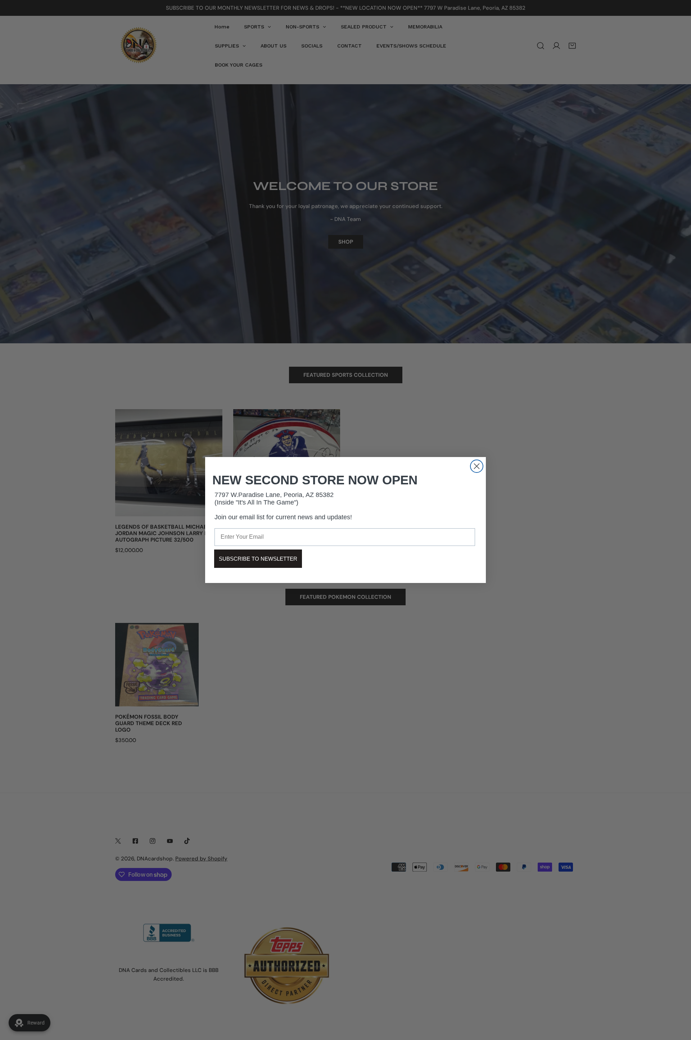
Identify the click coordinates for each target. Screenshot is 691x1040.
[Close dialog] (476, 466)
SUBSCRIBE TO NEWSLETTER (258, 559)
